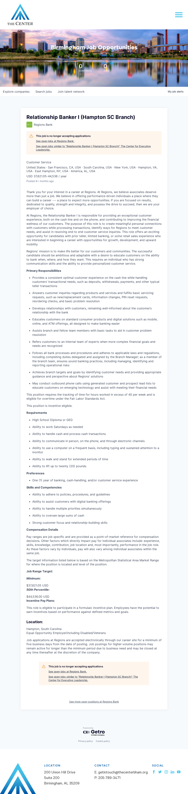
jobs (43, 91)
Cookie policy (103, 741)
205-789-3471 (109, 778)
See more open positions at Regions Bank (94, 701)
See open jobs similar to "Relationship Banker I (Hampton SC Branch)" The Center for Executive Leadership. (93, 148)
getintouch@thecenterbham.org (123, 773)
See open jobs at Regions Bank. (55, 141)
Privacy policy (85, 741)
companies (16, 91)
